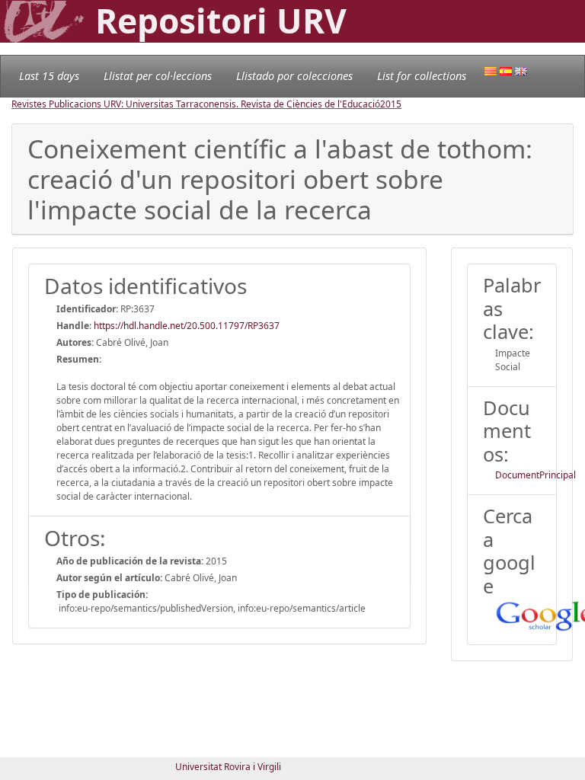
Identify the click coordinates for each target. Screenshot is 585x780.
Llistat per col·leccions (158, 76)
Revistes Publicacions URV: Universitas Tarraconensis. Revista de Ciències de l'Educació (195, 104)
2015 (390, 104)
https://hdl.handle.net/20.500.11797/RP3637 (187, 325)
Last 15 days (49, 76)
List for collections (421, 76)
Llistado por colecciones (294, 76)
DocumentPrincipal (535, 474)
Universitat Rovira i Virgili (228, 766)
